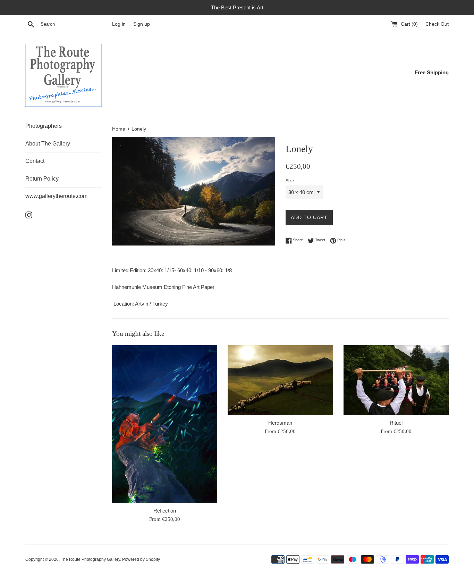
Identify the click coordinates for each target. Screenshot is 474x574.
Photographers (43, 126)
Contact (34, 161)
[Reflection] (164, 424)
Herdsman (280, 423)
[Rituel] (396, 380)
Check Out (437, 24)
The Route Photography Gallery (90, 559)
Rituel (396, 423)
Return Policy (42, 179)
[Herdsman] (280, 380)
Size (290, 180)
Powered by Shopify (141, 559)
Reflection (164, 511)
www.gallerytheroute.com (56, 196)
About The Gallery (47, 144)
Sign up (141, 24)
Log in (119, 24)
